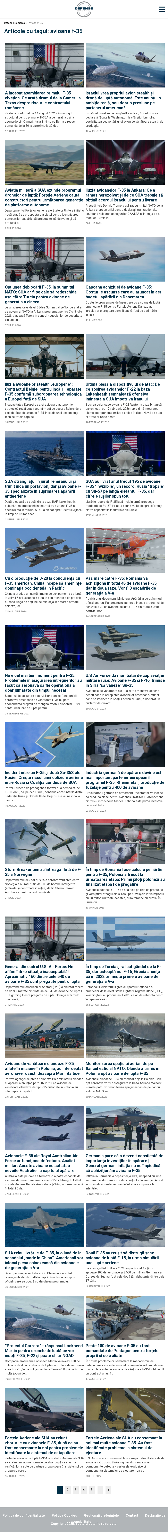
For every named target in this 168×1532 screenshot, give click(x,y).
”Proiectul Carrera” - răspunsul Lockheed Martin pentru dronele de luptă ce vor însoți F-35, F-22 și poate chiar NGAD (44, 1350)
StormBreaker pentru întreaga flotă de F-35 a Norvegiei (43, 872)
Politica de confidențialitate (24, 1515)
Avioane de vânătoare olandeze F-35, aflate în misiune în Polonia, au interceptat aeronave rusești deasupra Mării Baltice (44, 1068)
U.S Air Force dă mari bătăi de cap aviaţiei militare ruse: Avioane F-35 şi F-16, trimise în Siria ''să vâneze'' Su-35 (125, 680)
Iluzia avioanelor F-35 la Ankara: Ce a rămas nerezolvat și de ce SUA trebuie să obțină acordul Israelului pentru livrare (124, 195)
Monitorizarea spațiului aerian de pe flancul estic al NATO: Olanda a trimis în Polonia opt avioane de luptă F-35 (122, 1068)
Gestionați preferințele (101, 1515)
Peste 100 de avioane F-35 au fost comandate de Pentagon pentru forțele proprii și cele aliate (122, 1350)
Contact (132, 1515)
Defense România (14, 23)
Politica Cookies (64, 1515)
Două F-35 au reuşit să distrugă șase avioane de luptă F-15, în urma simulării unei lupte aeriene (122, 1257)
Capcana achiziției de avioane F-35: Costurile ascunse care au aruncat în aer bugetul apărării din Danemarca (123, 292)
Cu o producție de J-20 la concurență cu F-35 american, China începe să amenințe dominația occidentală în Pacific (43, 583)
